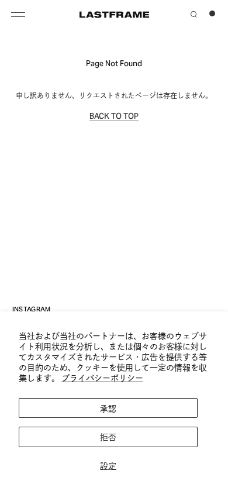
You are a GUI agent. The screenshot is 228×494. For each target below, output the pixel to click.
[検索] (194, 12)
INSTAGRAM (31, 308)
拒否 (108, 436)
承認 (108, 408)
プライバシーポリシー (102, 377)
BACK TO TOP (114, 115)
